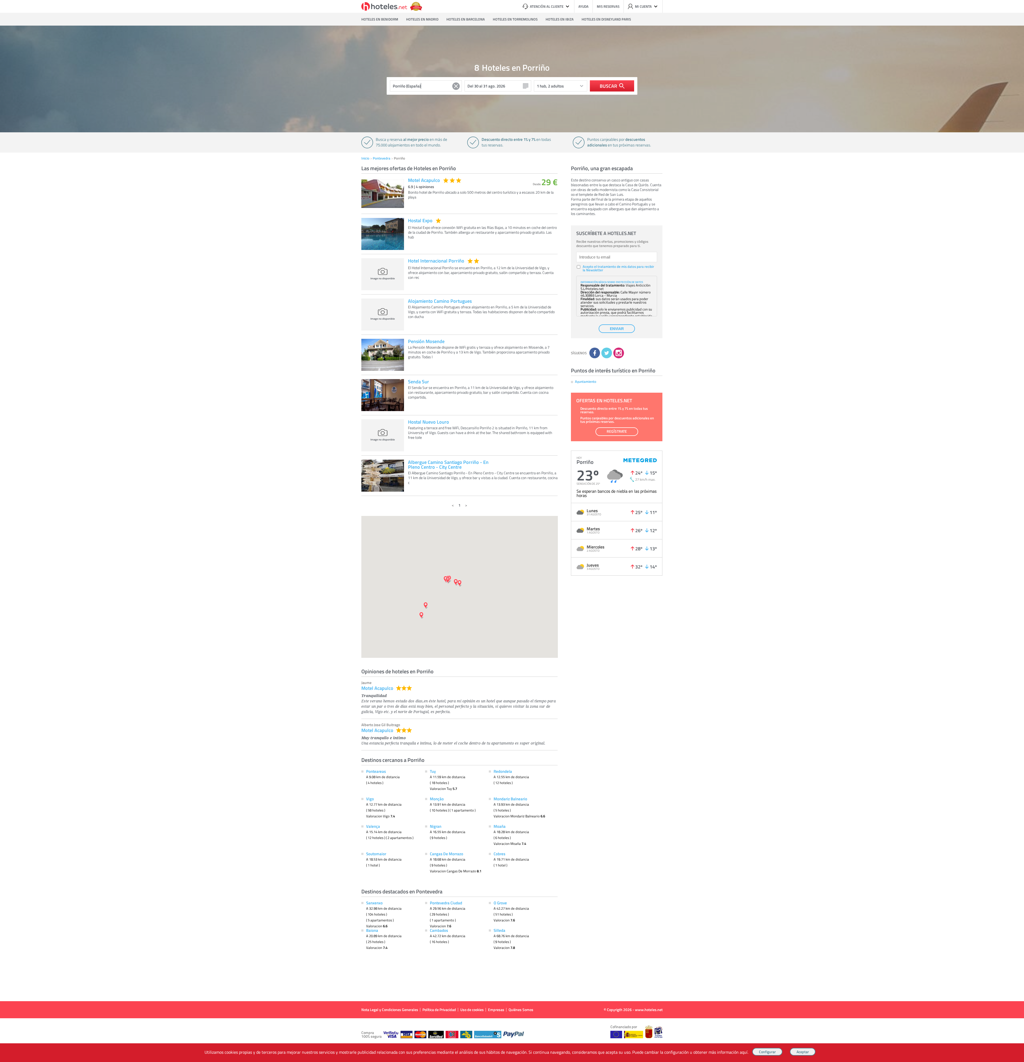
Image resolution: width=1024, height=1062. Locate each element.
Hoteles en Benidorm (379, 19)
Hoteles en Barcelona (465, 19)
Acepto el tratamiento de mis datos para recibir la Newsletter (618, 268)
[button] (512, 531)
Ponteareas (376, 771)
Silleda (499, 930)
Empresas (496, 1009)
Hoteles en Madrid (422, 19)
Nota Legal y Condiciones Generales (389, 1009)
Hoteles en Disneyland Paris (606, 19)
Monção (437, 799)
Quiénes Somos (521, 1009)
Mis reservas (608, 6)
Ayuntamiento (585, 381)
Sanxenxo (374, 903)
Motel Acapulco (377, 688)
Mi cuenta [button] (643, 6)
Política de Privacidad (439, 1009)
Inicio (365, 158)
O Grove (500, 903)
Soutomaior (376, 854)
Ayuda (583, 6)
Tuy (433, 771)
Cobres (499, 854)
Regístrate (617, 431)
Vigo (370, 799)
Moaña (500, 826)
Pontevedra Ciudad (446, 903)
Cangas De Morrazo (446, 854)
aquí (743, 1052)
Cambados (439, 930)
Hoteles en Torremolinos (515, 19)
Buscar (608, 85)
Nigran (435, 826)
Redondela (503, 771)
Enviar (617, 329)
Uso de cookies (472, 1009)
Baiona (372, 930)
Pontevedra (381, 158)
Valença (373, 826)
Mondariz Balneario (510, 799)
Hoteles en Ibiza (560, 19)
